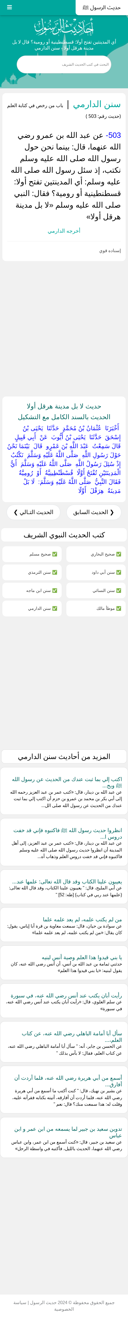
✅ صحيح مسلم (43, 554)
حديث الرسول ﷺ (102, 7)
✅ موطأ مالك (108, 608)
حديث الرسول (43, 1302)
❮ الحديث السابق (93, 512)
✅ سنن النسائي (107, 590)
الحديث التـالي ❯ (33, 512)
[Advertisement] (64, 327)
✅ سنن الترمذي (42, 572)
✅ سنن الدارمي (42, 608)
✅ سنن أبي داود (106, 572)
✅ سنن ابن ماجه (41, 590)
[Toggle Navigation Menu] (9, 7)
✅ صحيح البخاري (106, 554)
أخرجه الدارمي (64, 231)
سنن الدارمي (96, 104)
